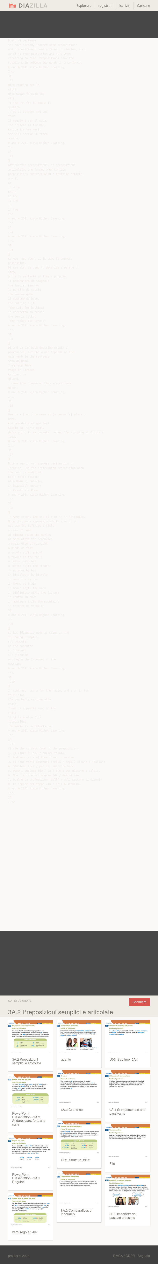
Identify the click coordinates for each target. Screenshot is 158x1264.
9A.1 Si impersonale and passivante (127, 1111)
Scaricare (139, 1001)
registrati (105, 5)
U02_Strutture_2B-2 (75, 1159)
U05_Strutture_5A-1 (124, 1059)
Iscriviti (124, 5)
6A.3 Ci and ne (72, 1109)
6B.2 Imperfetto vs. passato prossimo (122, 1215)
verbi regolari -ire (24, 1232)
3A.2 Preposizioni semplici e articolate (26, 1061)
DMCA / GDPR (124, 1255)
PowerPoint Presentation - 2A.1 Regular (26, 1178)
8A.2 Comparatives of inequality (76, 1212)
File (112, 1163)
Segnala (144, 1255)
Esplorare (84, 5)
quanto (66, 1059)
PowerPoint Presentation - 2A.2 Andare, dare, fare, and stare (28, 1119)
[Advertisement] (79, 24)
